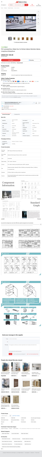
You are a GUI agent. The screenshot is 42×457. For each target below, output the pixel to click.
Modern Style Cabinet (5, 433)
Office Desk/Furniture (4, 419)
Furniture (22, 419)
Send (10, 354)
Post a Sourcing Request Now (32, 354)
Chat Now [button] (32, 60)
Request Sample (20, 62)
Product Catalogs (16, 415)
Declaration (32, 452)
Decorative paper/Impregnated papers (36, 417)
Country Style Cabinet (15, 433)
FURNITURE (13, 417)
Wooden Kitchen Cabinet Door (7, 444)
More (2, 448)
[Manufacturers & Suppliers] (21, 2)
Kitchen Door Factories (16, 438)
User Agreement (27, 452)
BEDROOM (3, 417)
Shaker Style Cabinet (24, 433)
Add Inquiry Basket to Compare (21, 42)
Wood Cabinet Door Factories (7, 441)
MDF (12, 421)
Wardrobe (32, 419)
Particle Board (23, 421)
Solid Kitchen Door (28, 444)
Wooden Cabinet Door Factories (27, 438)
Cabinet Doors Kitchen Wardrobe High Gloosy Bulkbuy (11, 446)
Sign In (3, 109)
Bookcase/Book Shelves (15, 419)
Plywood (2, 421)
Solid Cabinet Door (27, 441)
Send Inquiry (10, 60)
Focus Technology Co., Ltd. (14, 452)
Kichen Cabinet (33, 421)
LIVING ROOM (23, 417)
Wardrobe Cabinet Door (18, 441)
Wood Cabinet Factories (6, 438)
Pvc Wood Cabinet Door (18, 444)
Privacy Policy (37, 452)
